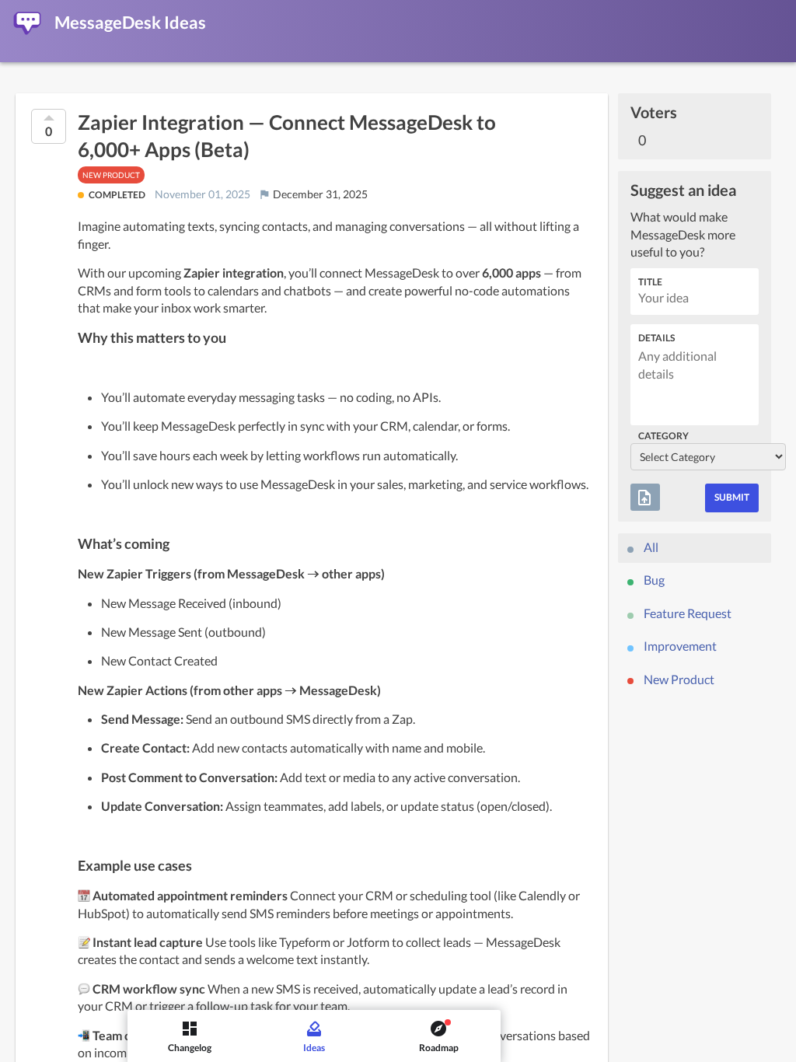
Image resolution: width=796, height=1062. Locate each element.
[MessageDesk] (27, 23)
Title (650, 282)
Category (663, 436)
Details (656, 338)
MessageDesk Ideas (130, 22)
